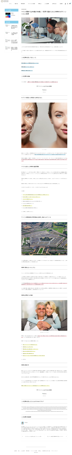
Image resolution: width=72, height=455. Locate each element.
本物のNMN (42, 371)
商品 (18, 450)
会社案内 (61, 3)
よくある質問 (47, 3)
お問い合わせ (54, 3)
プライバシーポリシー (54, 450)
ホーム (10, 3)
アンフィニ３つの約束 (31, 3)
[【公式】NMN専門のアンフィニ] (5, 1)
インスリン (24, 203)
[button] (67, 3)
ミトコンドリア (33, 201)
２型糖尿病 (62, 172)
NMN (26, 158)
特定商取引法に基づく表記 (46, 450)
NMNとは (39, 3)
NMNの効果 (23, 3)
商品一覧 (16, 3)
